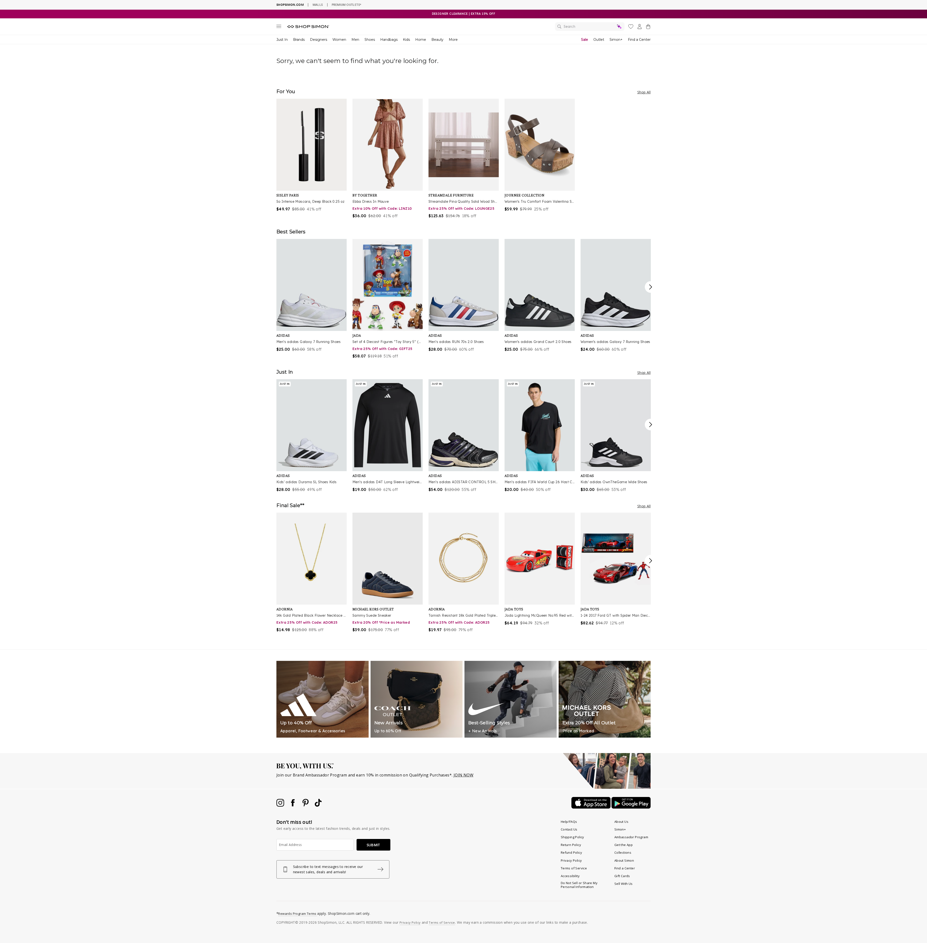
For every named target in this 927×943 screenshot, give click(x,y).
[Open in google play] (631, 807)
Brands (299, 39)
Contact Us (569, 829)
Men (355, 39)
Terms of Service (574, 868)
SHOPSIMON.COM (290, 4)
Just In (282, 39)
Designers (318, 39)
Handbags (389, 39)
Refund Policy (571, 852)
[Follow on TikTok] (318, 805)
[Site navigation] (278, 27)
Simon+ (616, 39)
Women (339, 39)
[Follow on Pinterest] (306, 805)
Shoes (370, 39)
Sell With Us (623, 883)
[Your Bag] (648, 27)
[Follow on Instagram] (280, 805)
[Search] (590, 26)
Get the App (623, 845)
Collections (622, 852)
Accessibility (570, 876)
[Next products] (650, 287)
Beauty (437, 39)
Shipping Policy (572, 837)
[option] (312, 155)
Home (420, 39)
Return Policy (571, 845)
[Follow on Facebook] (293, 805)
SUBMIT (373, 845)
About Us (621, 821)
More (453, 39)
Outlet (598, 39)
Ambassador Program (631, 837)
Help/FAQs (569, 821)
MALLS (318, 4)
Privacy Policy (571, 860)
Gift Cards (622, 876)
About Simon (624, 860)
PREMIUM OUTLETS (346, 4)
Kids (406, 39)
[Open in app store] (591, 807)
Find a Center (639, 39)
